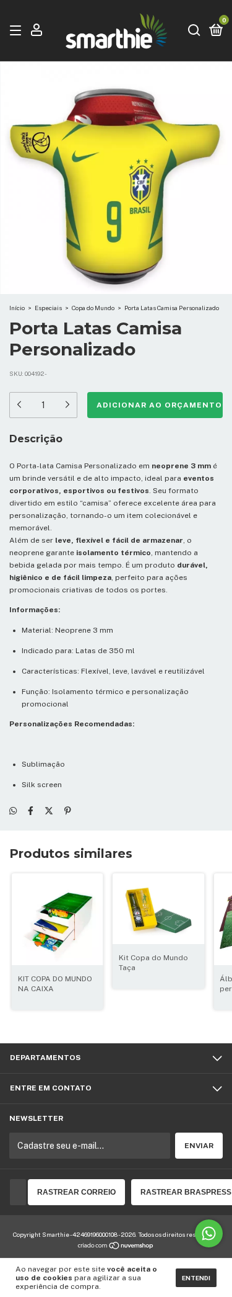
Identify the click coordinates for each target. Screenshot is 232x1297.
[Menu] (17, 31)
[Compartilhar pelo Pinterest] (67, 811)
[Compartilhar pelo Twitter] (49, 811)
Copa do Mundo (93, 307)
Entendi (196, 1277)
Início (17, 307)
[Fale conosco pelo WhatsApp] (209, 1233)
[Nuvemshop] (116, 1247)
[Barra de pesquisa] (194, 31)
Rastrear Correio (76, 1192)
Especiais (48, 307)
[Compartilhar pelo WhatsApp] (13, 811)
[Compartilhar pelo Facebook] (30, 811)
